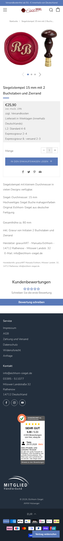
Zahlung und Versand (15, 339)
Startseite (13, 21)
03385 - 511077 (13, 379)
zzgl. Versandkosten (17, 113)
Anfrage (7, 356)
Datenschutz (10, 345)
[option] (31, 48)
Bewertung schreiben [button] (31, 302)
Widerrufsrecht (12, 350)
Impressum (9, 328)
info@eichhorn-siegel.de (17, 373)
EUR (29, 514)
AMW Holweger (31, 503)
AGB (6, 333)
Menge (9, 151)
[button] (28, 74)
